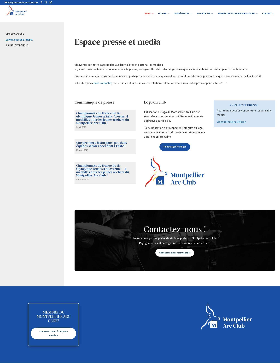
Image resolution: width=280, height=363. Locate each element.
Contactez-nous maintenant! (174, 252)
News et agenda (15, 34)
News (148, 13)
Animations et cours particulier (236, 13)
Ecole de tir (203, 13)
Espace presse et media (19, 39)
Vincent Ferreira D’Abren (231, 121)
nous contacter (102, 83)
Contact (267, 13)
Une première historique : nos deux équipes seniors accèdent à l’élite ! (101, 144)
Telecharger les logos (174, 146)
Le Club (162, 13)
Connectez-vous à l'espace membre (53, 333)
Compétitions (181, 13)
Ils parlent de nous (17, 45)
